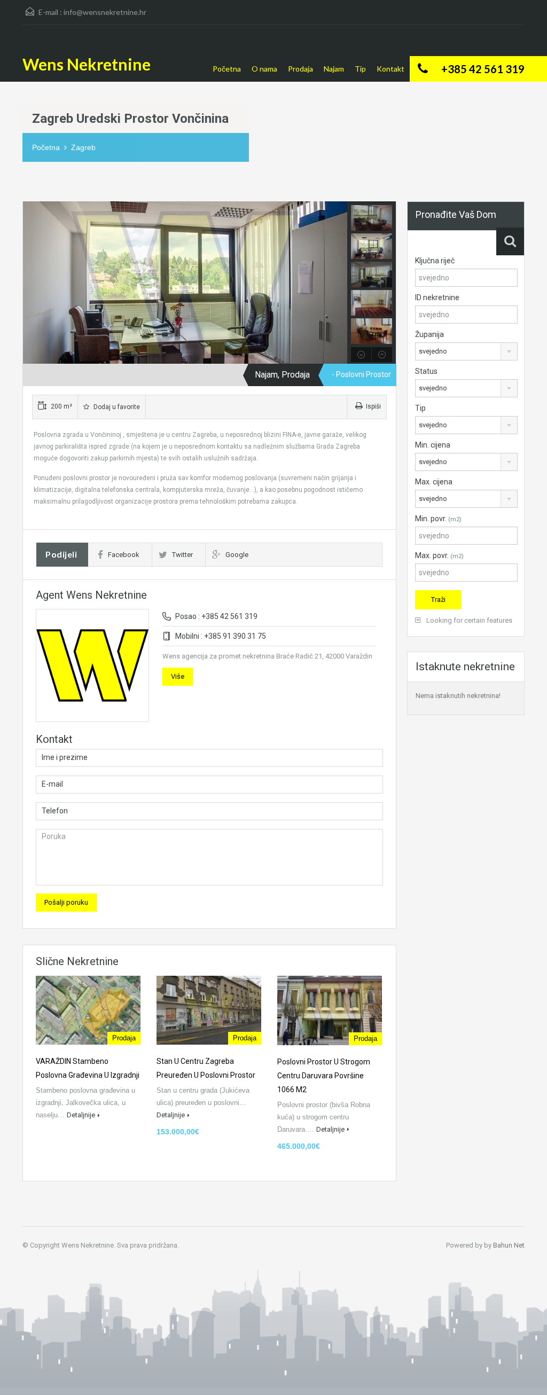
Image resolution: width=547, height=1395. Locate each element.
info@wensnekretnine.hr (105, 12)
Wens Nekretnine (86, 64)
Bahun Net (509, 1245)
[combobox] (466, 351)
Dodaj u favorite (116, 407)
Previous (32, 282)
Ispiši (373, 406)
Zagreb (83, 147)
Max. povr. (439, 555)
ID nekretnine (437, 297)
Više (177, 676)
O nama (264, 68)
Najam (334, 68)
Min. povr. (438, 518)
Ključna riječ (435, 260)
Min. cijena (432, 445)
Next (338, 282)
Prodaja (300, 68)
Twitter (182, 555)
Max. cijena (433, 481)
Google (236, 555)
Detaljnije (81, 1115)
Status (426, 371)
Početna (227, 68)
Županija (429, 334)
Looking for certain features (468, 620)
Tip (360, 68)
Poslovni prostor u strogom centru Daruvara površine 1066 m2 (323, 1075)
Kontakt (390, 68)
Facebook (123, 555)
